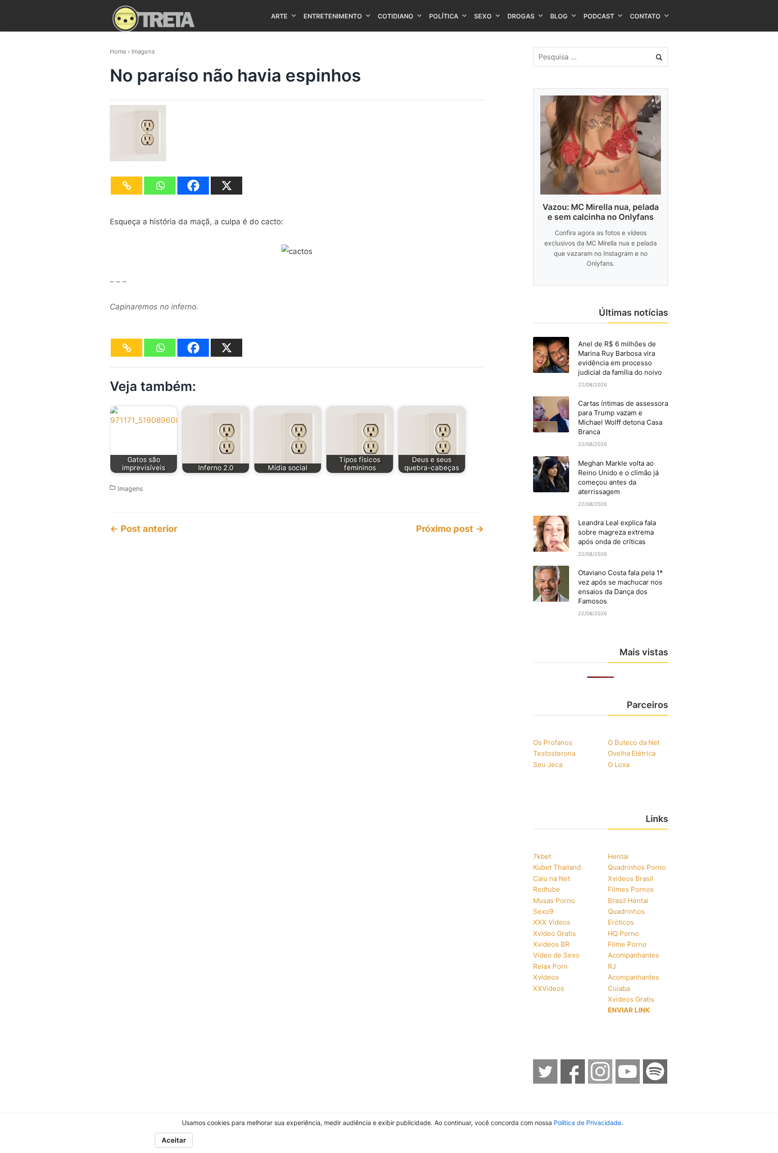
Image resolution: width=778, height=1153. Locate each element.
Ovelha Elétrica (632, 753)
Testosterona (554, 753)
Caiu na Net (551, 878)
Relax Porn (550, 966)
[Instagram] (600, 1080)
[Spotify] (655, 1080)
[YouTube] (628, 1080)
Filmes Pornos (631, 889)
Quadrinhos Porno (637, 867)
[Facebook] (193, 186)
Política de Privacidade (587, 1122)
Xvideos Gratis (631, 999)
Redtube (546, 889)
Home (118, 51)
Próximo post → (450, 528)
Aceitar (174, 1140)
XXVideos (548, 988)
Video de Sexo (556, 955)
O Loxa (618, 764)
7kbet (542, 856)
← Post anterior (143, 528)
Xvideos (546, 977)
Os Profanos (552, 742)
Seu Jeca (547, 764)
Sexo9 (543, 911)
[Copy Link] (126, 186)
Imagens (143, 51)
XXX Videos (551, 922)
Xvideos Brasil (630, 878)
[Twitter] (545, 1080)
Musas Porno (554, 900)
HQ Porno (623, 933)
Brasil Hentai (628, 900)
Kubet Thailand (557, 867)
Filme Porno (627, 944)
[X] (226, 186)
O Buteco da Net (634, 742)
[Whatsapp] (160, 186)
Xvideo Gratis (554, 933)
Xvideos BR (551, 944)
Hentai (618, 856)
